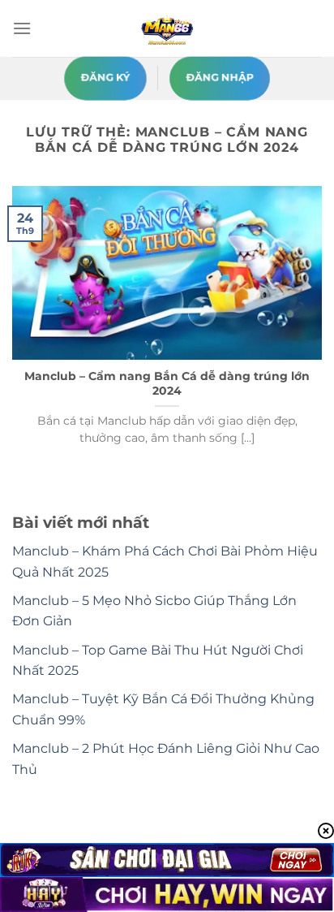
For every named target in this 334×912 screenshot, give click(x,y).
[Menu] (22, 28)
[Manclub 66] (167, 28)
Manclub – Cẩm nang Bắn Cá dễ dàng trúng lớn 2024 (167, 383)
